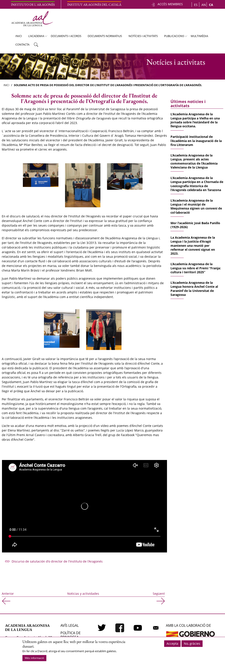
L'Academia (34, 37)
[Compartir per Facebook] (68, 580)
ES (196, 5)
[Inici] (32, 18)
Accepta (172, 643)
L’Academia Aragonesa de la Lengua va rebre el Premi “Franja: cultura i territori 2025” (196, 268)
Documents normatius (105, 36)
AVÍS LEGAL (69, 625)
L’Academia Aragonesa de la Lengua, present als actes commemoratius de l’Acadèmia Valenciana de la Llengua (194, 161)
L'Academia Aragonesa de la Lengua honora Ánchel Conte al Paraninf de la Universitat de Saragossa (194, 289)
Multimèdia (199, 36)
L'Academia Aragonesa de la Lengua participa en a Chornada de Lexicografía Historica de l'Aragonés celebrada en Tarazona (197, 184)
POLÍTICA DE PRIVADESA (70, 634)
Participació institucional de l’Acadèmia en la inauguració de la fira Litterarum (196, 141)
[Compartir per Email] (100, 580)
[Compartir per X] (79, 580)
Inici (18, 36)
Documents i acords (66, 36)
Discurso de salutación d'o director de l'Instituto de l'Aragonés (57, 561)
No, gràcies (192, 643)
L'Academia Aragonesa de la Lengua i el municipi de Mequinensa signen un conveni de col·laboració (196, 206)
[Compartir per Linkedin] (89, 580)
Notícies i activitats (143, 36)
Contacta (22, 44)
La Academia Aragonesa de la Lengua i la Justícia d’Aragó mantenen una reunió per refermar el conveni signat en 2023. (193, 245)
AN (203, 5)
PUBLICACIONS (172, 37)
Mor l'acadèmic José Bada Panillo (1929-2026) (195, 225)
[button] (40, 175)
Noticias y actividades (83, 593)
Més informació (34, 658)
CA (211, 5)
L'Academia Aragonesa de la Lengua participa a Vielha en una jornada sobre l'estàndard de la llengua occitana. (195, 120)
